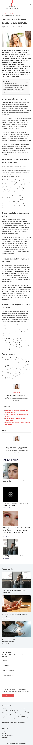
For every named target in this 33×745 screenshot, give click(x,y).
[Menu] (30, 4)
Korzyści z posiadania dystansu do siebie (14, 89)
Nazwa (5, 660)
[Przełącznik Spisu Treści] (26, 81)
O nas (3, 731)
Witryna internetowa (8, 670)
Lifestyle (24, 26)
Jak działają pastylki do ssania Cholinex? (14, 556)
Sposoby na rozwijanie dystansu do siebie (14, 91)
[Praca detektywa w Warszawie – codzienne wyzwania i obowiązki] (16, 629)
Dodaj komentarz (8, 675)
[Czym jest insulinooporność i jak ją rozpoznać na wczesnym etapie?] (16, 603)
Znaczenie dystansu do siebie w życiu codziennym (16, 85)
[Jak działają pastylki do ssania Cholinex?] (16, 580)
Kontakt (4, 733)
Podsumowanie (8, 93)
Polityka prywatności (7, 735)
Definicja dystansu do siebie (10, 83)
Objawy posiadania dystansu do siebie (13, 87)
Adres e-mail (6, 665)
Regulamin (5, 737)
